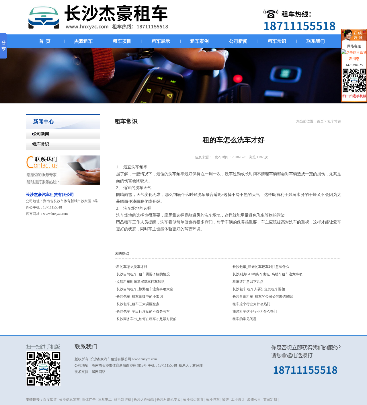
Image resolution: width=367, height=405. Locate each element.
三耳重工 (105, 400)
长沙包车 (213, 400)
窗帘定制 (270, 400)
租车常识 (37, 144)
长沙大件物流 (144, 400)
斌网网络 (99, 372)
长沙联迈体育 (193, 400)
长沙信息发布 (69, 400)
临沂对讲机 (122, 400)
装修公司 (254, 400)
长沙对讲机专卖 (169, 400)
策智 (225, 400)
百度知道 (50, 400)
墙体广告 (89, 400)
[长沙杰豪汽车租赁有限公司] (104, 33)
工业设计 (238, 400)
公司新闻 (37, 134)
